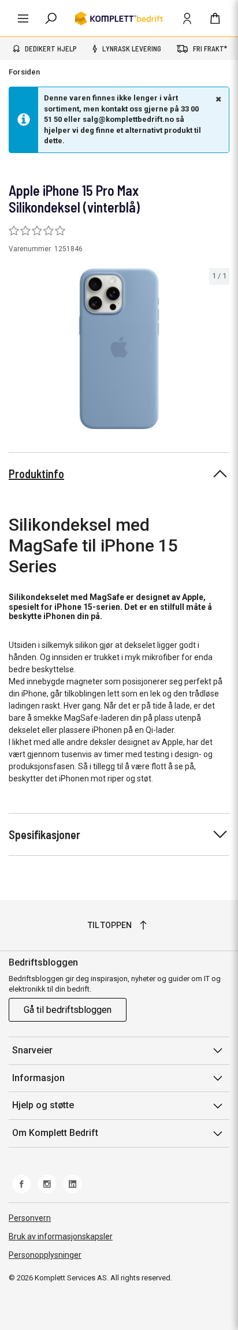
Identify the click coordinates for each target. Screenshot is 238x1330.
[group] (119, 349)
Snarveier (32, 1050)
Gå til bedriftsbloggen (67, 1009)
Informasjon (38, 1077)
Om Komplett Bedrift (55, 1132)
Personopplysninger (45, 1255)
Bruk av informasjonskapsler (61, 1236)
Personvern (30, 1218)
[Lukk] (217, 98)
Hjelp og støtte (43, 1105)
